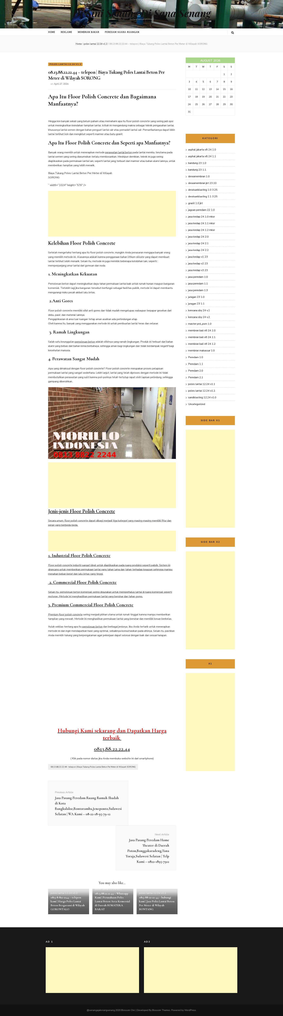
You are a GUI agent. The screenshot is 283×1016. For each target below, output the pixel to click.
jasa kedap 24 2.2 (198, 250)
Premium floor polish (60, 614)
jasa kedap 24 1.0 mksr (201, 216)
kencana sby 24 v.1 (199, 310)
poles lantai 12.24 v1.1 (201, 384)
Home (51, 32)
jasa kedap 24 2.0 (198, 237)
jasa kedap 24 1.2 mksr (201, 230)
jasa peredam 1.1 (198, 283)
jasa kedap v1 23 (198, 257)
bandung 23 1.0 (197, 163)
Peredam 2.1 (195, 377)
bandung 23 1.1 (197, 170)
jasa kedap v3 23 (198, 270)
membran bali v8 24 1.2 (202, 344)
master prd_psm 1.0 (199, 324)
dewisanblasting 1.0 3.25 (202, 190)
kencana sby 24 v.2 (199, 317)
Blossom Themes (161, 1010)
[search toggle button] (232, 32)
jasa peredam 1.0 (198, 277)
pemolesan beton (85, 342)
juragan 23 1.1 (196, 304)
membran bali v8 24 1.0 (202, 330)
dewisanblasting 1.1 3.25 (202, 196)
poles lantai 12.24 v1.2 (65, 64)
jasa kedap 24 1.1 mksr (201, 223)
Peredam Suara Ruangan (122, 32)
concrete (78, 614)
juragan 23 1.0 (196, 297)
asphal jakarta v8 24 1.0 (202, 149)
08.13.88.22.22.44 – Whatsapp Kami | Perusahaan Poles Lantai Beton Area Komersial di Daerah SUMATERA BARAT (112, 901)
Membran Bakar (88, 32)
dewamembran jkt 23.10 (202, 183)
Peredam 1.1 (195, 364)
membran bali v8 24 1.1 (202, 337)
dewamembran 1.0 (199, 176)
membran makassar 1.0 (201, 350)
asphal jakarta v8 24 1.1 (202, 156)
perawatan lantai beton (118, 152)
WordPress (190, 1010)
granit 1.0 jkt (195, 203)
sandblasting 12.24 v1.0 (202, 397)
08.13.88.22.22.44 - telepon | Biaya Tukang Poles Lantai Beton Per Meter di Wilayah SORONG (93, 767)
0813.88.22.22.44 (112, 748)
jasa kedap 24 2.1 (198, 243)
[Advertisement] (112, 214)
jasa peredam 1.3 (198, 290)
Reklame (66, 32)
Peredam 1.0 (195, 357)
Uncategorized (196, 404)
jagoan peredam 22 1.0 (201, 210)
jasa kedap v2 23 (198, 263)
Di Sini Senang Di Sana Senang (142, 12)
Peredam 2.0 (195, 370)
